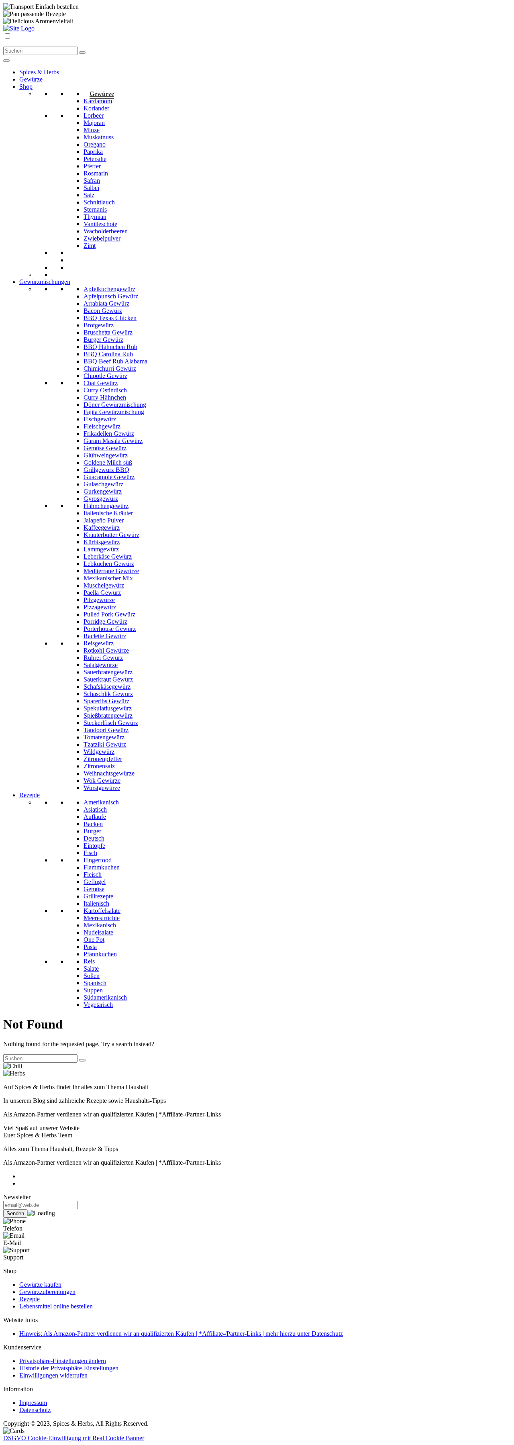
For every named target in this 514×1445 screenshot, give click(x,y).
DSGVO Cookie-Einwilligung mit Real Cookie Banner (73, 1438)
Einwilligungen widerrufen (53, 1375)
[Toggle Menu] (6, 60)
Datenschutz (35, 1409)
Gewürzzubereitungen (47, 1291)
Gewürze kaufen (40, 1284)
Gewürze (102, 93)
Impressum (33, 1402)
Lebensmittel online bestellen (56, 1306)
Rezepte (29, 1299)
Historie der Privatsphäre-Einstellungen (68, 1368)
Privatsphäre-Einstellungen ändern (62, 1360)
